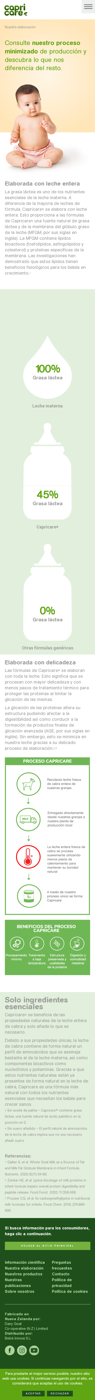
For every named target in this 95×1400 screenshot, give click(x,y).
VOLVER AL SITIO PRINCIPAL (47, 1245)
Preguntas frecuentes (62, 1265)
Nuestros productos (23, 1274)
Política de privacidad (62, 1283)
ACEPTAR (33, 1393)
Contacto (60, 1274)
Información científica (25, 1262)
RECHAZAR (60, 1393)
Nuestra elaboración (24, 1268)
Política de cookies (70, 1291)
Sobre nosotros (19, 1291)
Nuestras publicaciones (18, 1283)
